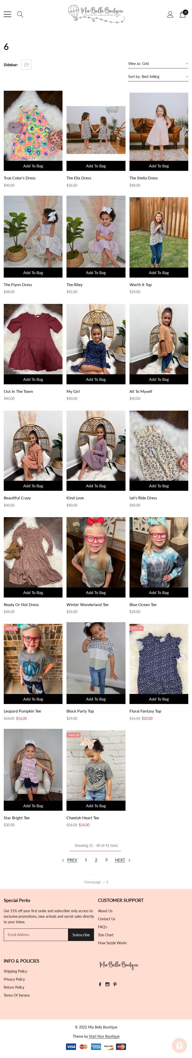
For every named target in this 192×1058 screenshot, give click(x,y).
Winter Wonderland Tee (87, 604)
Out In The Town (18, 391)
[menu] (7, 14)
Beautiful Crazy (17, 497)
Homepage (92, 882)
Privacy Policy (14, 979)
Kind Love (75, 497)
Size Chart (106, 935)
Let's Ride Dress (143, 497)
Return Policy (14, 987)
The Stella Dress (144, 177)
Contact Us (106, 919)
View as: (134, 63)
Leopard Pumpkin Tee (22, 711)
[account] (170, 14)
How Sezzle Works (112, 943)
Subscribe (81, 934)
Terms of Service (17, 995)
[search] (20, 14)
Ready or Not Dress (21, 604)
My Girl (73, 391)
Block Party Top (80, 711)
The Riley (74, 284)
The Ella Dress (78, 177)
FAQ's (102, 927)
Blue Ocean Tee (143, 604)
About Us (105, 911)
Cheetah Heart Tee (82, 817)
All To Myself (141, 391)
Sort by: (134, 76)
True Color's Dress (20, 177)
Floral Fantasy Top (145, 711)
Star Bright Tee (17, 817)
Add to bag (33, 165)
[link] (33, 130)
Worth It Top (141, 284)
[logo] (96, 14)
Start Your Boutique (104, 1036)
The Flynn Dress (18, 284)
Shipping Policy (15, 971)
